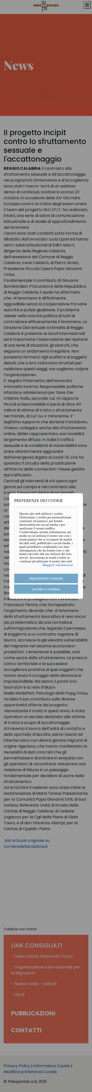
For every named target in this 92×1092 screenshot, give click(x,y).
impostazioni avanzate (46, 578)
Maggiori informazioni (57, 565)
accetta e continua (46, 589)
